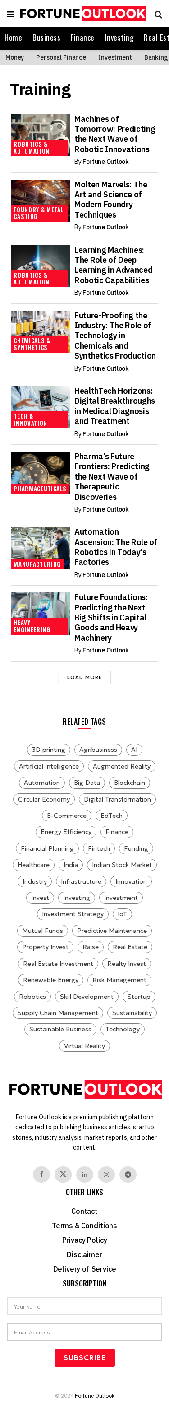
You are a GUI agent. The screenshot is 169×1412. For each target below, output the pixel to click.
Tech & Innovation (30, 419)
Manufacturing (37, 564)
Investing (119, 37)
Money (14, 57)
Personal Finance (61, 57)
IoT (122, 914)
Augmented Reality (122, 766)
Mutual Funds (42, 931)
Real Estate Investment (58, 964)
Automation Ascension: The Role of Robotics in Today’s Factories (116, 547)
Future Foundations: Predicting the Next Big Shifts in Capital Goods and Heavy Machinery (111, 617)
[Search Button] (156, 13)
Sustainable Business (60, 1029)
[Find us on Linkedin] (84, 1174)
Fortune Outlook (105, 162)
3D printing (48, 750)
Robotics (32, 997)
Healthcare (34, 865)
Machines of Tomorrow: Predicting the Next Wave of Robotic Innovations (114, 134)
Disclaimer (84, 1254)
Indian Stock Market (122, 865)
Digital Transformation (117, 799)
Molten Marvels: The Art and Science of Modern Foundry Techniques (110, 199)
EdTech (111, 815)
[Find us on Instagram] (106, 1174)
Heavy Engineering (32, 626)
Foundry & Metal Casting (39, 213)
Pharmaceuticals (40, 488)
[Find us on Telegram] (128, 1174)
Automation (42, 782)
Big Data (87, 782)
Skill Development (87, 997)
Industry (35, 881)
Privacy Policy (84, 1239)
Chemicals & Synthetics (32, 344)
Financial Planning (47, 848)
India (71, 865)
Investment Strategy (73, 914)
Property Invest (45, 947)
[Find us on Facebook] (41, 1174)
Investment (115, 57)
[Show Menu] (10, 13)
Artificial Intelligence (49, 766)
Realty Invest (126, 964)
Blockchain (129, 782)
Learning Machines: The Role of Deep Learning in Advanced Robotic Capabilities (113, 265)
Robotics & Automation (32, 148)
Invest (40, 898)
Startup (139, 997)
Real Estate (130, 947)
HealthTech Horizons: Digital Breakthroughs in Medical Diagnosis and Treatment (114, 406)
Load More (84, 677)
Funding (136, 848)
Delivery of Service (84, 1268)
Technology (122, 1029)
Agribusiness (98, 750)
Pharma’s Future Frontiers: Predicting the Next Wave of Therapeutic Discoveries (112, 476)
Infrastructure (81, 881)
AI (134, 750)
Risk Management (119, 980)
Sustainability (132, 1013)
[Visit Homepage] (82, 14)
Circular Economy (44, 799)
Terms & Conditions (84, 1225)
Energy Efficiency (66, 832)
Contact (84, 1211)
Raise (90, 947)
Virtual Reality (84, 1046)
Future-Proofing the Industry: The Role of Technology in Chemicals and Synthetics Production (115, 335)
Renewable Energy (50, 980)
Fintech (99, 848)
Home (13, 37)
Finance (83, 37)
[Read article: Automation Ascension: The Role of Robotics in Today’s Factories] (40, 548)
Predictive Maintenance (112, 931)
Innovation (131, 881)
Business (46, 37)
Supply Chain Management (58, 1013)
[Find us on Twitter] (63, 1174)
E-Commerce (67, 815)
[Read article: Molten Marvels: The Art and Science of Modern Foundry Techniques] (40, 201)
